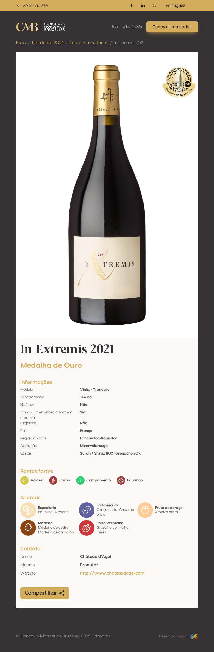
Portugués (175, 5)
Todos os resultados (89, 43)
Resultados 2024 (47, 43)
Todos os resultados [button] (172, 27)
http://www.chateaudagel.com (112, 573)
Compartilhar (41, 593)
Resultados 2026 (126, 27)
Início (21, 43)
